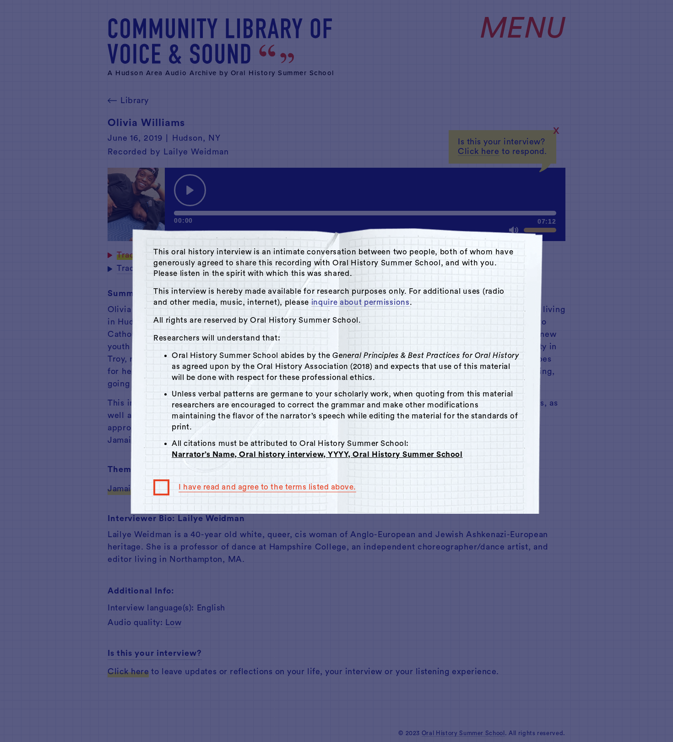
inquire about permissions (360, 302)
